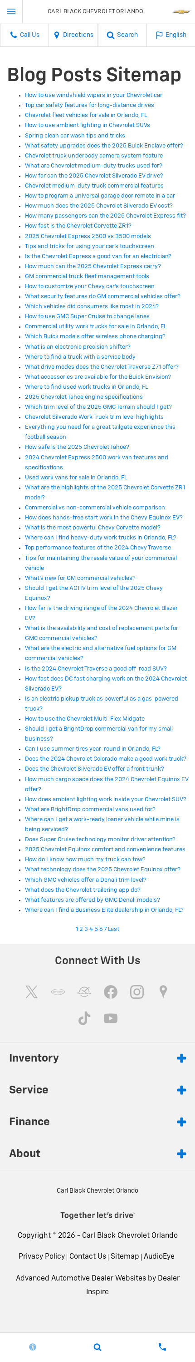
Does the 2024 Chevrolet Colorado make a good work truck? (105, 759)
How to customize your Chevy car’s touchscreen (90, 287)
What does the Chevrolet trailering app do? (83, 890)
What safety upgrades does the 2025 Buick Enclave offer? (104, 146)
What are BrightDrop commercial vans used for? (90, 810)
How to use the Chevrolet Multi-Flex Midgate (85, 719)
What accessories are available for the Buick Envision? (98, 377)
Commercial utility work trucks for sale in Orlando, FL (95, 327)
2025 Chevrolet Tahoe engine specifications (84, 397)
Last (113, 929)
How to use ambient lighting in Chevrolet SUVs (87, 125)
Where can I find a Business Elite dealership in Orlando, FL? (104, 910)
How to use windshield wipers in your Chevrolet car (93, 95)
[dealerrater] (84, 992)
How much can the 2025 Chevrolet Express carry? (93, 266)
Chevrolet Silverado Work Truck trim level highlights (94, 417)
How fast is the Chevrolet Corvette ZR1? (78, 226)
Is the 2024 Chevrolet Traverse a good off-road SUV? (96, 669)
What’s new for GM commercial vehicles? (80, 578)
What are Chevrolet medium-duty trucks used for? (93, 166)
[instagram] (137, 992)
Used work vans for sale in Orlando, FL (76, 478)
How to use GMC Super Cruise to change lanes (87, 317)
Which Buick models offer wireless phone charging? (95, 337)
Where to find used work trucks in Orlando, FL (86, 387)
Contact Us (87, 1256)
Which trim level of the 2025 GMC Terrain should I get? (98, 407)
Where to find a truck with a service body (80, 357)
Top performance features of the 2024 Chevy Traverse (98, 548)
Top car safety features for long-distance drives (89, 105)
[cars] (58, 992)
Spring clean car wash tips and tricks (75, 136)
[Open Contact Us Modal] (162, 1347)
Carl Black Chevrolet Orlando (130, 1236)
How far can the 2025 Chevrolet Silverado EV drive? (94, 176)
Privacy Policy (42, 1256)
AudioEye (159, 1256)
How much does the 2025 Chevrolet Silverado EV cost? (99, 206)
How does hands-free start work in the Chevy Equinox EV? (104, 518)
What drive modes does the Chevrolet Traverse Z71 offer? (102, 367)
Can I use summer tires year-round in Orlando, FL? (93, 749)
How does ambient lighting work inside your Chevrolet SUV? (105, 800)
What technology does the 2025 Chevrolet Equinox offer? (102, 870)
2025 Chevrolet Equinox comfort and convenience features (105, 850)
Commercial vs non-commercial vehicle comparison (95, 508)
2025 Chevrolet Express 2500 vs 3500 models (88, 236)
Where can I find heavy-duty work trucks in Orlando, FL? (100, 538)
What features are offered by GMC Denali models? (92, 900)
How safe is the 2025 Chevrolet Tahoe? (77, 447)
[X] (32, 992)
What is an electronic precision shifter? (78, 347)
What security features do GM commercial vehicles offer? (102, 297)
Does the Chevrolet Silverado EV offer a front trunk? (94, 769)
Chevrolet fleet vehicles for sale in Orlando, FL (86, 115)
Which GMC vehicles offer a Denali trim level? (85, 880)
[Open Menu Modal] (11, 11)
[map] (163, 992)
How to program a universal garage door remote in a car (100, 196)
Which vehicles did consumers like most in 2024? (92, 307)
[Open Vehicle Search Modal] (97, 1347)
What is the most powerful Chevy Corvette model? (93, 528)
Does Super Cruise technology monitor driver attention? (100, 840)
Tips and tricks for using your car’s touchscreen (89, 246)
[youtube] (111, 1018)
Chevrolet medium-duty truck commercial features (94, 186)
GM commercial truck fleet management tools (87, 277)
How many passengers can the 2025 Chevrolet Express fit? (105, 216)
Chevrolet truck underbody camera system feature (94, 156)
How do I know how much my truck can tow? (85, 860)
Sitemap (125, 1256)
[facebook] (111, 992)
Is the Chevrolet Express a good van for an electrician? (98, 256)
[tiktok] (84, 1018)
